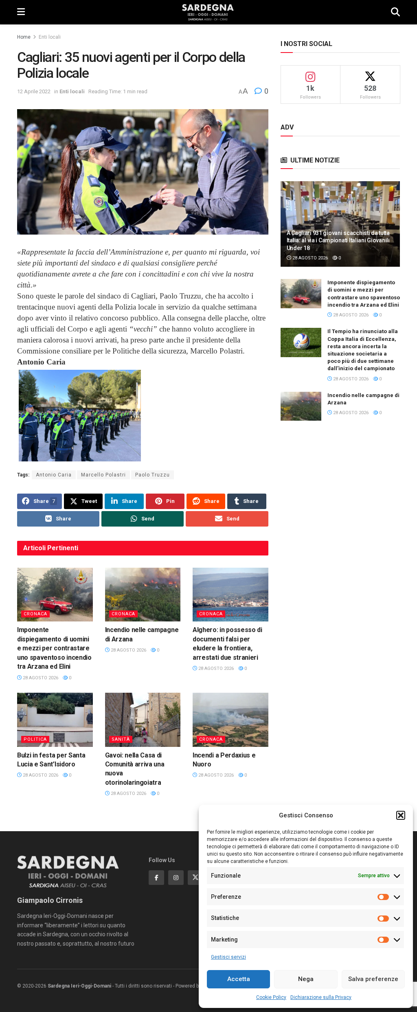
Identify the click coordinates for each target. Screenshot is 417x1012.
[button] (401, 815)
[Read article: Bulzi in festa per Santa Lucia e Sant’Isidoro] (55, 720)
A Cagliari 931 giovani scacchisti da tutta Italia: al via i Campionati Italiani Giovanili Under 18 (338, 240)
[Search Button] (395, 12)
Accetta (238, 979)
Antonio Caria (54, 475)
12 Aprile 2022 (33, 91)
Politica (35, 739)
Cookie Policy (271, 997)
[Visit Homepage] (208, 12)
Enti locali (50, 37)
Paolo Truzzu (152, 475)
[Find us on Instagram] (176, 877)
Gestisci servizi (228, 957)
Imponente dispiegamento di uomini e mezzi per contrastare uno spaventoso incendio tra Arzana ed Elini (54, 648)
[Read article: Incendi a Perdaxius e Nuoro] (230, 720)
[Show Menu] (21, 12)
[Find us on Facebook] (156, 877)
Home (24, 37)
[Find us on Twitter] (195, 877)
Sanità (121, 739)
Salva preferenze (373, 979)
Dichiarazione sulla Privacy (320, 997)
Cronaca (35, 614)
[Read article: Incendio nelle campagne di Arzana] (143, 595)
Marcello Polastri (103, 475)
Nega (306, 979)
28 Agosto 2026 (40, 678)
